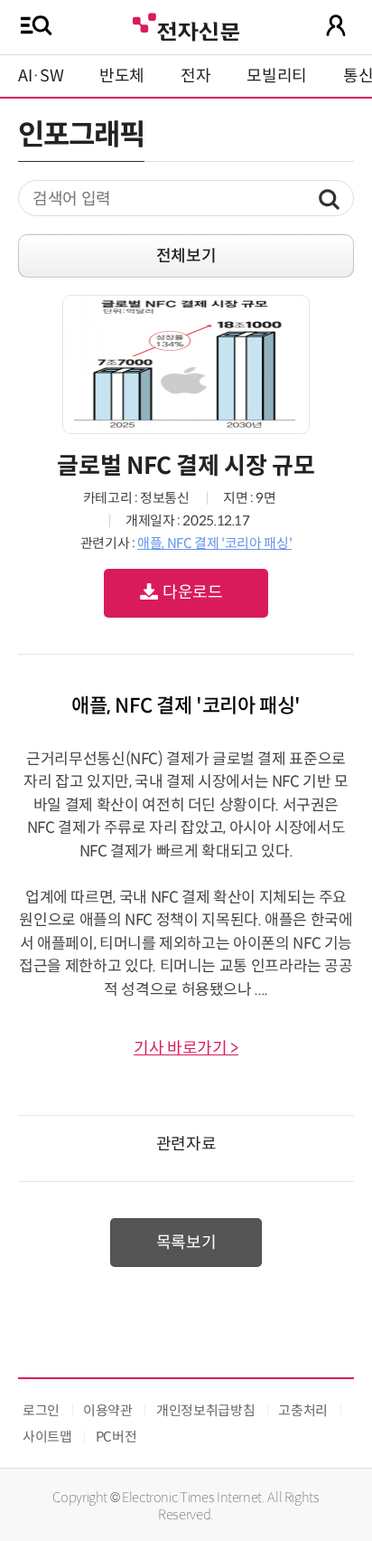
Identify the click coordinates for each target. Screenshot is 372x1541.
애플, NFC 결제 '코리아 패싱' (214, 543)
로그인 (41, 1410)
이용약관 (108, 1410)
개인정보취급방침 (205, 1410)
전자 (195, 76)
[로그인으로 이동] (336, 25)
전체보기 (186, 256)
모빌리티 (276, 76)
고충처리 (303, 1410)
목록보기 (186, 1243)
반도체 (121, 76)
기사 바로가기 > (186, 1048)
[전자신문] (186, 25)
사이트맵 (47, 1436)
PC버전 (116, 1436)
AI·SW (40, 76)
